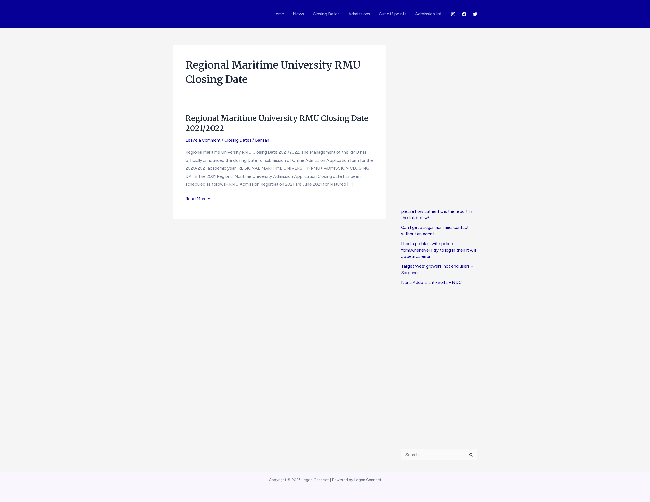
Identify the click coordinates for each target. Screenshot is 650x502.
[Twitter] (475, 14)
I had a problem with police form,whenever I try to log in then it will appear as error (438, 250)
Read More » (198, 199)
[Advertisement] (439, 126)
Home (278, 13)
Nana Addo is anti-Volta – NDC (431, 282)
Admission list (428, 13)
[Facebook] (464, 14)
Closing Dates (326, 13)
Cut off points (393, 13)
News (298, 13)
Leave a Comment (203, 140)
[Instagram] (453, 14)
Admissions (359, 13)
